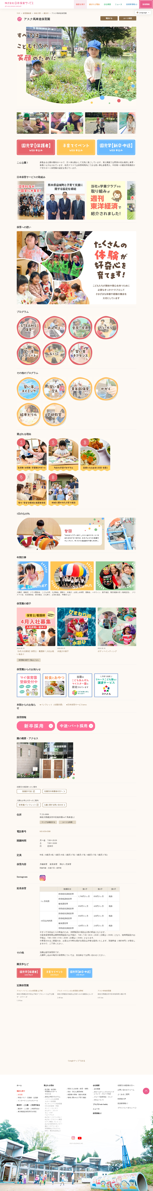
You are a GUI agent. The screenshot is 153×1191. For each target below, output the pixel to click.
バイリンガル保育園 (52, 1099)
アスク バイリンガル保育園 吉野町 (70, 991)
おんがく (48, 1110)
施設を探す (21, 1091)
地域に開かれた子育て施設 (77, 1097)
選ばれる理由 (49, 1085)
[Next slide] (131, 267)
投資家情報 (122, 1103)
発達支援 (48, 1094)
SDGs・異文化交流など (53, 1131)
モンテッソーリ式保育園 (53, 1104)
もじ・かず (49, 1113)
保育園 (20, 1095)
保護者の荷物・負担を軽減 (77, 1094)
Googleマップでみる (76, 1061)
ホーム (19, 1085)
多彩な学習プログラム (52, 1097)
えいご (47, 1108)
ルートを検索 (67, 822)
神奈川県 (37, 13)
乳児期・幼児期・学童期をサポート (51, 1090)
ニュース (96, 1109)
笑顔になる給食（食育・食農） (78, 1089)
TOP (18, 13)
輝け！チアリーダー (52, 1126)
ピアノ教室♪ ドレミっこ (53, 1122)
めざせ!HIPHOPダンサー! (53, 1124)
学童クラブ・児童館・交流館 (28, 1097)
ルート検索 (127, 18)
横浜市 (46, 13)
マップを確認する (48, 822)
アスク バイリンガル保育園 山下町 (30, 991)
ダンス (55, 1110)
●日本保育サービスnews (76, 705)
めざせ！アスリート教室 (53, 1119)
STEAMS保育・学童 (52, 1106)
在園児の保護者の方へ (126, 1085)
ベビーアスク (49, 1115)
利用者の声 (122, 1099)
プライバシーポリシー (126, 1108)
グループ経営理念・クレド (103, 1097)
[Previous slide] (21, 267)
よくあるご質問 (123, 1094)
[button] (76, 66)
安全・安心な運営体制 (75, 1092)
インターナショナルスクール (28, 1100)
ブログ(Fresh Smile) (100, 1104)
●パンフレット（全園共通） (52, 705)
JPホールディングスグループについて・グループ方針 (104, 1093)
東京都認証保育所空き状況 (27, 1111)
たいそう (55, 1108)
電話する (109, 18)
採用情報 (96, 1113)
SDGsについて (99, 1100)
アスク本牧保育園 (104, 991)
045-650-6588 (45, 831)
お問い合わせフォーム (126, 1090)
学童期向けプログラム (52, 1128)
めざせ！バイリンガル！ (53, 1117)
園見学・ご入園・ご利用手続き (28, 1105)
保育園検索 (27, 13)
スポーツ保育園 (50, 1101)
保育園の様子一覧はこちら (29, 660)
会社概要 (96, 1085)
